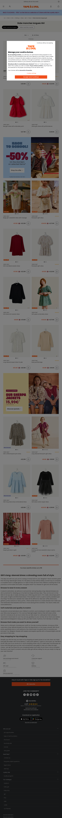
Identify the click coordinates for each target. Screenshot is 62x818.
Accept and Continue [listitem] (31, 77)
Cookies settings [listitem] (31, 73)
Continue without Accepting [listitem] (45, 43)
